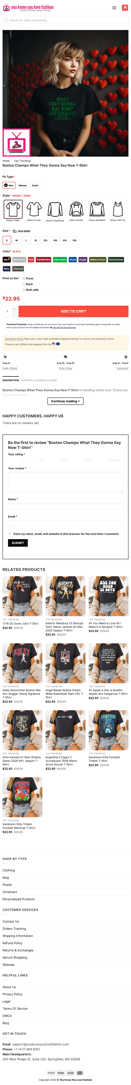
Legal (6, 1001)
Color (7, 251)
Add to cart (73, 311)
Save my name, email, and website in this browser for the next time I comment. (66, 534)
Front (29, 278)
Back (29, 284)
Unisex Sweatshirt (97, 220)
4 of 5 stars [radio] (76, 460)
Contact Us (11, 921)
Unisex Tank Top (117, 220)
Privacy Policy (13, 994)
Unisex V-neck (34, 220)
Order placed (10, 368)
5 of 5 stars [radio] (101, 460)
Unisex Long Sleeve (55, 220)
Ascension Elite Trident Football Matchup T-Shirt (19, 825)
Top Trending (22, 160)
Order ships (65, 368)
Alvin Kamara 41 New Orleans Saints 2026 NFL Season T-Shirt (22, 760)
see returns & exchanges (64, 327)
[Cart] (125, 8)
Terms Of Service (15, 1008)
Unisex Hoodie (76, 220)
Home (6, 160)
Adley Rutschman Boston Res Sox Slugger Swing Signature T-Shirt (22, 693)
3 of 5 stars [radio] (53, 460)
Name (13, 499)
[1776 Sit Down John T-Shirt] (22, 596)
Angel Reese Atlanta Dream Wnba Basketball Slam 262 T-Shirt (65, 693)
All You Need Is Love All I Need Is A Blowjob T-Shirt (105, 625)
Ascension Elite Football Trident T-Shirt (104, 759)
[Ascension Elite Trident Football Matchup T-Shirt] (22, 797)
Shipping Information (18, 936)
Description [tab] (11, 380)
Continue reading (64, 401)
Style (7, 195)
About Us (9, 987)
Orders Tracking (14, 928)
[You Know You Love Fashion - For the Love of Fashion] (28, 7)
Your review (17, 468)
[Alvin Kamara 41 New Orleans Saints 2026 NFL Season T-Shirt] (22, 730)
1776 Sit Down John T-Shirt (21, 623)
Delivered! (122, 368)
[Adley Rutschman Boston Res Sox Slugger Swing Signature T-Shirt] (22, 663)
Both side (32, 289)
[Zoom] (7, 152)
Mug (6, 877)
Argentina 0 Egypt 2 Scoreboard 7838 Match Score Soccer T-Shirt (61, 760)
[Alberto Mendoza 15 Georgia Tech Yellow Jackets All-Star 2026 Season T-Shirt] (65, 596)
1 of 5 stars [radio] (13, 460)
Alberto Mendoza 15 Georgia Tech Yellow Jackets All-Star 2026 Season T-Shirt (64, 626)
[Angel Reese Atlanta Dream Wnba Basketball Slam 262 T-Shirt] (65, 663)
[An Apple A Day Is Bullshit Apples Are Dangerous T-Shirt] (108, 663)
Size (6, 230)
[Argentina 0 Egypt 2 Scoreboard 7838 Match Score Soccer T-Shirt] (65, 730)
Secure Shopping (15, 957)
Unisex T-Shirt (12, 220)
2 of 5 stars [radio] (32, 460)
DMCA (7, 1016)
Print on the (11, 278)
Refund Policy (12, 943)
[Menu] (114, 7)
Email (12, 516)
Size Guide (24, 231)
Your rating (16, 454)
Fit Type (9, 176)
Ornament (10, 892)
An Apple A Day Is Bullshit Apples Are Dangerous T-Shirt (108, 691)
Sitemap (8, 964)
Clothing (9, 870)
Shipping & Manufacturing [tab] (39, 380)
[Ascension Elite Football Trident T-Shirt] (108, 730)
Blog (6, 1023)
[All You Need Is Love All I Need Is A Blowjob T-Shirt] (108, 596)
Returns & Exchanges (18, 950)
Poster (7, 885)
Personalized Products (19, 899)
